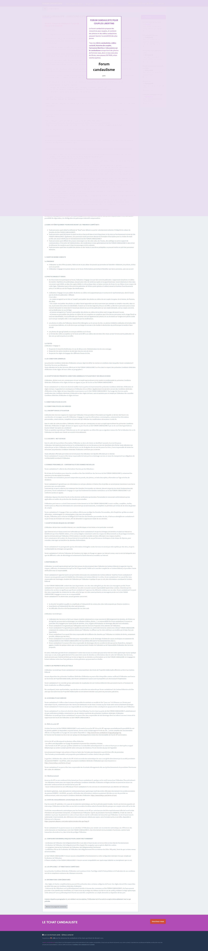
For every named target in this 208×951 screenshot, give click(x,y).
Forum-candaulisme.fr (48, 942)
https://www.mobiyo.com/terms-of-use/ (58, 763)
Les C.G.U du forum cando (52, 935)
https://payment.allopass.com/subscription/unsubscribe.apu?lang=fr (67, 821)
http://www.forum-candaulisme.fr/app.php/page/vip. (104, 733)
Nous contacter (68, 935)
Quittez (104, 75)
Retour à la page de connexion (56, 907)
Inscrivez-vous (158, 921)
